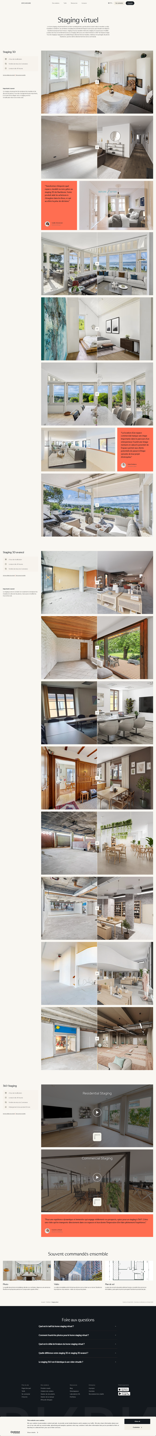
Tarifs (23, 1391)
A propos (92, 1388)
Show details (31, 1432)
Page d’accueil (26, 1388)
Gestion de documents (48, 1394)
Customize (136, 1427)
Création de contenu (47, 1391)
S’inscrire (24, 1397)
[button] (55, 3)
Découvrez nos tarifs (20, 75)
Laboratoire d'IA (75, 1394)
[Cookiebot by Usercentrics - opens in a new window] (15, 1432)
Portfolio (48, 1302)
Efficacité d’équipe (46, 1400)
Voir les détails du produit (9, 75)
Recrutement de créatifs (96, 1394)
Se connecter (26, 1394)
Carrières (92, 1391)
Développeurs (74, 1391)
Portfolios (73, 1397)
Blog (71, 1388)
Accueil (43, 1302)
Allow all (137, 1421)
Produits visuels (45, 1388)
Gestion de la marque (47, 1397)
